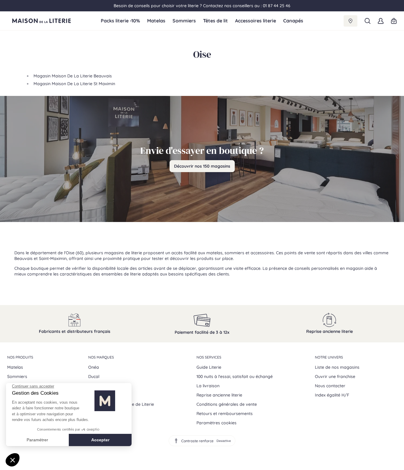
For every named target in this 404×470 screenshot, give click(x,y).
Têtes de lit (215, 21)
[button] (368, 21)
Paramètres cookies (216, 422)
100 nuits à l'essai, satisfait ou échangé (234, 376)
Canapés (293, 21)
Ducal (93, 376)
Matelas (156, 21)
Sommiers (184, 21)
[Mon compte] (381, 21)
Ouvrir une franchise (335, 376)
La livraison (207, 385)
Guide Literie (208, 367)
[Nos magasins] (350, 21)
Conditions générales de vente (226, 404)
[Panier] (394, 21)
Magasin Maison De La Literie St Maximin (74, 83)
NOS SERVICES (208, 357)
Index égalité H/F (332, 395)
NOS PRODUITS (20, 357)
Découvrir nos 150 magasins (202, 166)
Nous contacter (330, 385)
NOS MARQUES (101, 357)
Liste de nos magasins (337, 367)
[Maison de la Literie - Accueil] (54, 20)
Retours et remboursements (224, 413)
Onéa (93, 367)
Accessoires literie (255, 21)
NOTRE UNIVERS (329, 357)
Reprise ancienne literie (219, 395)
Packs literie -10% (120, 21)
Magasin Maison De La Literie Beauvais (72, 76)
